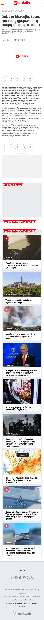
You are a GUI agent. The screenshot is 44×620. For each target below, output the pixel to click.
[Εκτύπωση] (23, 78)
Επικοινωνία (8, 590)
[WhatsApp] (11, 78)
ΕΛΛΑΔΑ (19, 11)
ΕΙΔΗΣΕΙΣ (7, 11)
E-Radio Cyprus (25, 596)
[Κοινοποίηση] (30, 78)
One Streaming (36, 596)
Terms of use (22, 593)
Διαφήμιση (16, 590)
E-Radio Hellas (14, 596)
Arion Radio (15, 600)
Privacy (37, 590)
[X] (17, 78)
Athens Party (24, 600)
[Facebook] (4, 78)
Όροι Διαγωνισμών (27, 590)
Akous (32, 600)
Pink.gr (5, 596)
